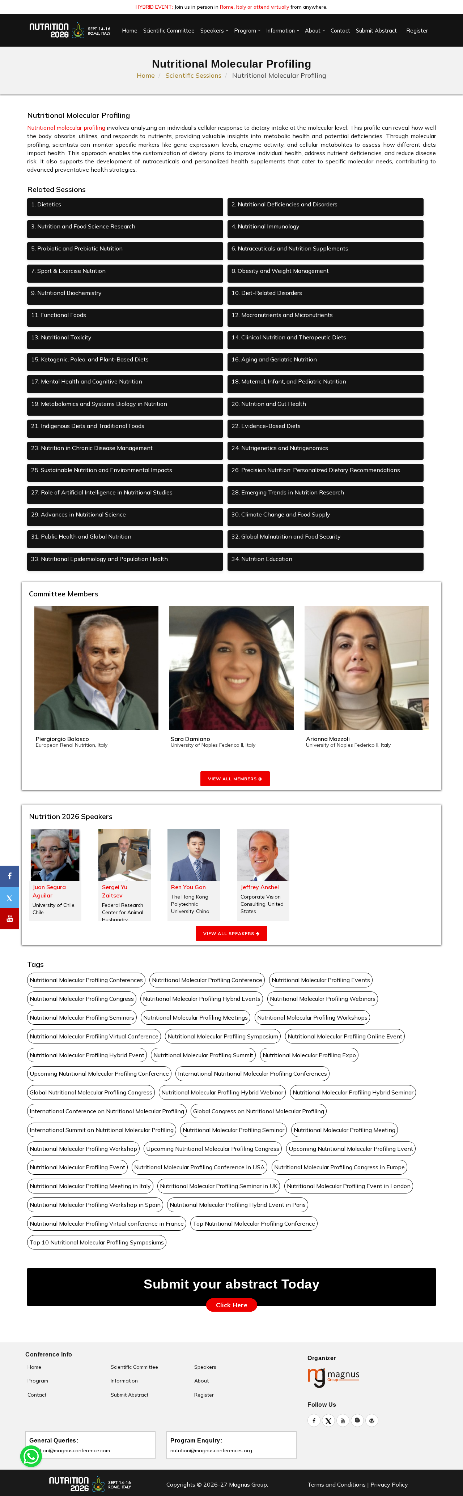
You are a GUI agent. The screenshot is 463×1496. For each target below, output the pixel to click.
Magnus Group (247, 1484)
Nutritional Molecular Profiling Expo (309, 1055)
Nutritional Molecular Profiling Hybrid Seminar (353, 1092)
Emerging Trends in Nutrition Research (288, 492)
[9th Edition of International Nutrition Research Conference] (70, 30)
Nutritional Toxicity (61, 337)
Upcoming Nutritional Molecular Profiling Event (351, 1148)
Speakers (212, 30)
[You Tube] (9, 919)
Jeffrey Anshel (260, 887)
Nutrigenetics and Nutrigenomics (280, 447)
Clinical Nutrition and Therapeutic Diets (289, 337)
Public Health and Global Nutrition (81, 536)
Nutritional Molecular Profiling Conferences (86, 979)
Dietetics (46, 204)
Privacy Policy (389, 1484)
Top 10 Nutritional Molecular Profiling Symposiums (97, 1242)
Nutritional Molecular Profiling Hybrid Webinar (222, 1092)
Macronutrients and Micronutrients (282, 314)
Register (417, 30)
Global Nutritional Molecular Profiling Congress (91, 1092)
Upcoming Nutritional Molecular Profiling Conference (99, 1073)
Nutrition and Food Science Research (83, 226)
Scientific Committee (169, 30)
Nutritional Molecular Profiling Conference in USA (199, 1167)
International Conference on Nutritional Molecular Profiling (107, 1111)
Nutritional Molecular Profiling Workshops (312, 1017)
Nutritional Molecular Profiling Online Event (345, 1036)
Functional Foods (58, 314)
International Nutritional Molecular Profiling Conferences (252, 1073)
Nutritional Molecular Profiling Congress (82, 998)
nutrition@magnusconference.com (69, 1450)
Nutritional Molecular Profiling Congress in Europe (339, 1167)
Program (245, 30)
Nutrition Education (262, 558)
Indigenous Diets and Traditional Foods (87, 425)
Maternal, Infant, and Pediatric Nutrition (289, 381)
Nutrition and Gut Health (269, 403)
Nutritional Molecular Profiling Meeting (344, 1129)
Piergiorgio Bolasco (62, 738)
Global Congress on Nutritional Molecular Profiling (258, 1111)
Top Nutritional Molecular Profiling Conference (254, 1223)
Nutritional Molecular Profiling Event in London (349, 1185)
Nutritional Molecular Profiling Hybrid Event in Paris (238, 1204)
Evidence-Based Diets (266, 425)
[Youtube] (342, 1420)
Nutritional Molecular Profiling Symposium (222, 1036)
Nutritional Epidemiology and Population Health (99, 558)
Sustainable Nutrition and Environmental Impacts (101, 469)
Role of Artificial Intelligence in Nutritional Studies (102, 492)
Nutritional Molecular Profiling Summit (203, 1055)
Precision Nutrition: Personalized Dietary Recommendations (316, 469)
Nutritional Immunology (266, 226)
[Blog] (357, 1420)
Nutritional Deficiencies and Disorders (284, 204)
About (312, 30)
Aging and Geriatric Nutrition (274, 359)
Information (280, 30)
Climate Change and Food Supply (281, 514)
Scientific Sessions (193, 75)
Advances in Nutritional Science (78, 514)
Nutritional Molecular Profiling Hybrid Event (87, 1055)
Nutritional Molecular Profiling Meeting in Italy (90, 1185)
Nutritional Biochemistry (66, 292)
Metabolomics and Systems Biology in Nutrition (99, 403)
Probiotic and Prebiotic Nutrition (77, 248)
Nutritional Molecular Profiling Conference (207, 979)
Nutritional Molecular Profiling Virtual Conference (94, 1036)
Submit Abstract (376, 30)
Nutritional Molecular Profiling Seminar (233, 1129)
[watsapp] (31, 1455)
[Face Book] (313, 1420)
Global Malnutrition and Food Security (286, 536)
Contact (340, 30)
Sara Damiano (190, 738)
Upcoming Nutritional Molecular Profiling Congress (212, 1148)
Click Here (231, 1305)
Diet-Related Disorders (267, 292)
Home (129, 30)
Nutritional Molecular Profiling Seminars (82, 1017)
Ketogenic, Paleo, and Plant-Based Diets (90, 359)
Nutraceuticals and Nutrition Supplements (290, 248)
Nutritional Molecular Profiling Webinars (322, 998)
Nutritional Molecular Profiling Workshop (83, 1148)
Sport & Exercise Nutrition (68, 270)
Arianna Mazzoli (328, 738)
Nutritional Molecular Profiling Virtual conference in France (107, 1223)
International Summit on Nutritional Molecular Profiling (102, 1129)
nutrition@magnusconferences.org (211, 1450)
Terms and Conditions (336, 1484)
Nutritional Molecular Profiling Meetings (195, 1017)
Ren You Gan (188, 887)
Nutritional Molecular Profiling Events (321, 979)
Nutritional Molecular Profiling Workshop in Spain (95, 1204)
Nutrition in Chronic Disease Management (92, 447)
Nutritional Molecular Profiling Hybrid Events (201, 998)
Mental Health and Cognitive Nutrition (86, 381)
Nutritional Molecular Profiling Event (77, 1167)
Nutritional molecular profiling (66, 127)
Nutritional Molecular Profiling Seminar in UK (218, 1185)
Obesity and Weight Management (280, 270)
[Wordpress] (371, 1420)
